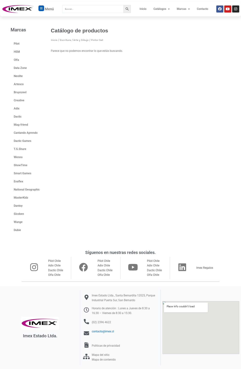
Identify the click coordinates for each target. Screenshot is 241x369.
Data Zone (20, 68)
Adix (16, 108)
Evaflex (18, 181)
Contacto (202, 9)
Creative (19, 100)
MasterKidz (21, 197)
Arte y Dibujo (81, 40)
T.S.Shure (20, 149)
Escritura (65, 40)
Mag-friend (21, 124)
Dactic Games (22, 141)
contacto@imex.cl (103, 331)
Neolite (18, 76)
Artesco (19, 84)
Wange (18, 222)
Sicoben (19, 214)
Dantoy (18, 205)
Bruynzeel (20, 92)
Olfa (16, 60)
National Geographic (27, 189)
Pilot (16, 43)
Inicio (143, 9)
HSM (17, 51)
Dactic (18, 116)
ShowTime (20, 165)
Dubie (17, 230)
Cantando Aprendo (26, 132)
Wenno (18, 157)
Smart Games (22, 173)
